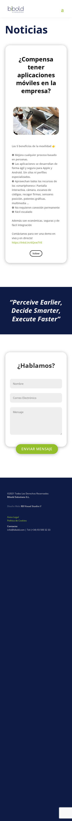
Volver (36, 253)
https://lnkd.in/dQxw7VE (27, 242)
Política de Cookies (17, 520)
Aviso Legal (13, 517)
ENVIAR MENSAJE (36, 449)
